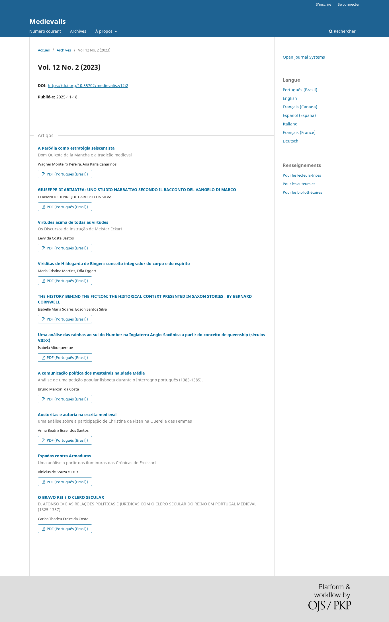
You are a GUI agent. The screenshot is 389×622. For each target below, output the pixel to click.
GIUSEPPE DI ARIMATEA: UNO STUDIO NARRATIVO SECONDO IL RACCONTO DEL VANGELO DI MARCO (137, 189)
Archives (78, 31)
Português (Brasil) (300, 89)
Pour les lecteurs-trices (302, 175)
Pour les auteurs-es (299, 183)
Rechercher (344, 31)
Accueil (44, 50)
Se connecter (349, 4)
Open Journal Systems (304, 57)
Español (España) (299, 115)
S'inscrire (323, 4)
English (290, 98)
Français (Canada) (300, 106)
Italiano (290, 124)
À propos (104, 31)
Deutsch (290, 141)
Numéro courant (45, 31)
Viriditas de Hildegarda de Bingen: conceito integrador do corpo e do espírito (114, 263)
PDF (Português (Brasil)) (67, 174)
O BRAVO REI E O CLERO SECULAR (147, 504)
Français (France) (299, 132)
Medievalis (47, 21)
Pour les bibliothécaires (302, 192)
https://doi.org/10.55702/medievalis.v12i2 (88, 85)
